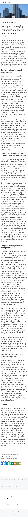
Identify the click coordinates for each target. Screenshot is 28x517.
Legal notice (9, 504)
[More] (20, 463)
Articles (8, 494)
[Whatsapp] (10, 463)
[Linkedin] (7, 463)
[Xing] (12, 463)
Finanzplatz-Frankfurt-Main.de (12, 496)
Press (20, 494)
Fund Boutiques (10, 511)
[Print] (15, 463)
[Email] (17, 463)
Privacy (17, 504)
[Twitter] (5, 463)
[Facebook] (2, 463)
